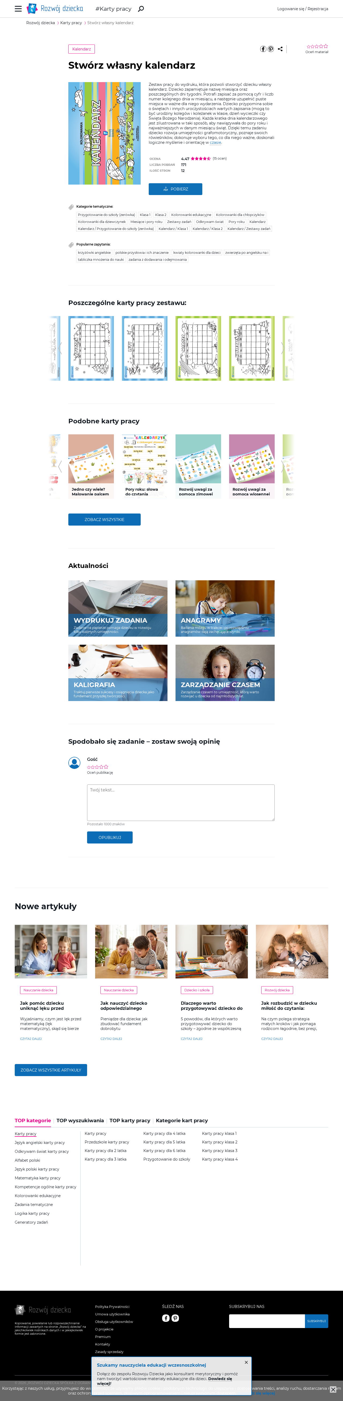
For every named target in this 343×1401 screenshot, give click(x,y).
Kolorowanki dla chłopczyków (240, 215)
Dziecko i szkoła (197, 990)
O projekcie (104, 1329)
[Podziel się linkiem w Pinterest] (270, 49)
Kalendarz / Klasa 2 (208, 229)
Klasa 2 (160, 215)
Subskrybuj (316, 1321)
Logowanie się (290, 8)
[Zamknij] (333, 1389)
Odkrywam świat (210, 222)
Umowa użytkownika (112, 1314)
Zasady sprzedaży (109, 1352)
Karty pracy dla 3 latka (105, 1159)
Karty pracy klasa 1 (219, 1133)
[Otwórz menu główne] (18, 9)
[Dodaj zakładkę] (280, 49)
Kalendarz (81, 49)
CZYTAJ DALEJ (31, 1039)
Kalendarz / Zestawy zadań (249, 229)
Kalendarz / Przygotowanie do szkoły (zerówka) (116, 229)
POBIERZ (179, 189)
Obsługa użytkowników (114, 1322)
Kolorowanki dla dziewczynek (102, 222)
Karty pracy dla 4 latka (164, 1133)
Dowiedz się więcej (256, 1393)
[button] (60, 348)
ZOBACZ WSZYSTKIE (104, 519)
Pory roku (237, 222)
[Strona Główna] (56, 9)
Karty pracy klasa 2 (219, 1142)
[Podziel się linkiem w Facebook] (263, 49)
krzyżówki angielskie (94, 253)
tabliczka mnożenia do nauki (101, 260)
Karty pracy (115, 8)
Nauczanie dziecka (38, 990)
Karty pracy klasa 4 (220, 1159)
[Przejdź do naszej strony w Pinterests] (175, 1318)
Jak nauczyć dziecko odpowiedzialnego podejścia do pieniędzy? (127, 1008)
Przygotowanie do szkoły (166, 1159)
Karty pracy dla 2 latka (105, 1151)
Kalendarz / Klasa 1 (173, 229)
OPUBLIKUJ (110, 837)
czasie (215, 142)
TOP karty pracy (130, 1121)
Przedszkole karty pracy (107, 1142)
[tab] (34, 1122)
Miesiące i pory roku (146, 222)
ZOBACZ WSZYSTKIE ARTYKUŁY (51, 1070)
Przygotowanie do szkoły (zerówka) (106, 215)
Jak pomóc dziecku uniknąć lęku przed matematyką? (42, 1008)
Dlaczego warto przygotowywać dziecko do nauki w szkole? (212, 1008)
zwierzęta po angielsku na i (246, 253)
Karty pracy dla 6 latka (164, 1151)
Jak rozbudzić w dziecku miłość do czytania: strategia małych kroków (289, 1008)
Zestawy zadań (179, 222)
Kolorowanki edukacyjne (191, 215)
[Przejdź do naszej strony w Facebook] (166, 1318)
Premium (103, 1337)
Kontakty (102, 1344)
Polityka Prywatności (112, 1307)
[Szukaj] (141, 9)
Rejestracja (318, 8)
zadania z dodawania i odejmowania (158, 260)
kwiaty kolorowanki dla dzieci (197, 253)
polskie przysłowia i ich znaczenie (142, 253)
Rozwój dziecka (277, 990)
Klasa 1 (145, 215)
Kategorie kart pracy (182, 1121)
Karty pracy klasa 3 (219, 1151)
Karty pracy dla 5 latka (164, 1142)
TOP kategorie (33, 1121)
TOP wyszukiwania (80, 1121)
